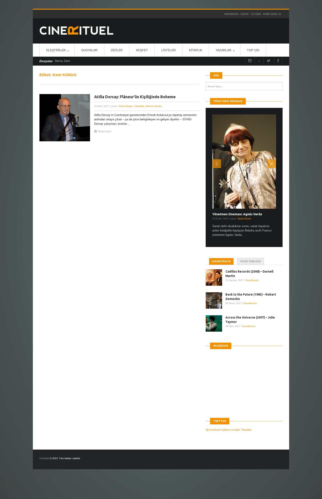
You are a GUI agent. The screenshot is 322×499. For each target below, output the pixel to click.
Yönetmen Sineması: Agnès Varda (237, 214)
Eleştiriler (56, 50)
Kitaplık (195, 50)
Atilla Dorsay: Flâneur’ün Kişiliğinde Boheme (135, 97)
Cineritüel (44, 458)
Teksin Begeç (125, 106)
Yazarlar (223, 50)
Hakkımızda (231, 14)
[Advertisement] (79, 488)
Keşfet (142, 50)
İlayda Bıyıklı (244, 218)
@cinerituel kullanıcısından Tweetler (228, 429)
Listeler (168, 50)
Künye (245, 14)
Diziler (117, 50)
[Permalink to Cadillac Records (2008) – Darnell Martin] (215, 277)
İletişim (256, 14)
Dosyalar (89, 50)
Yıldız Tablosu (250, 261)
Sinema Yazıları (153, 106)
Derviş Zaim (62, 61)
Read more (104, 131)
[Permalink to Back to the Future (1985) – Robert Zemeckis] (215, 300)
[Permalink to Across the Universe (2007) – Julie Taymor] (215, 323)
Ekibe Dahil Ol (272, 14)
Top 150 (253, 50)
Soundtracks (252, 280)
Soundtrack (221, 261)
